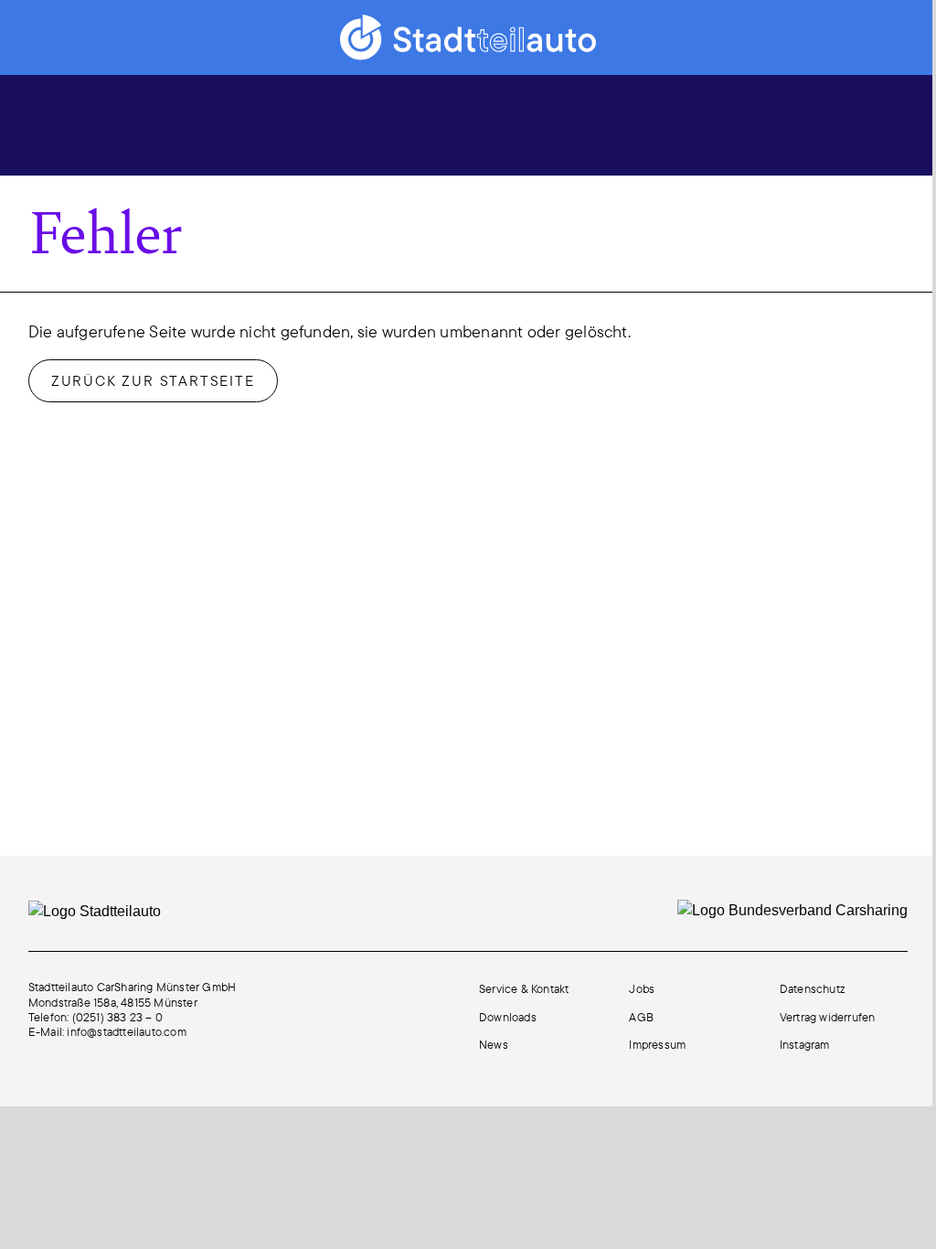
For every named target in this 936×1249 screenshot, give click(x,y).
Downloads (508, 1016)
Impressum (657, 1044)
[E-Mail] (785, 124)
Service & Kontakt (524, 988)
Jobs (641, 988)
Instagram (805, 1044)
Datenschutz (812, 988)
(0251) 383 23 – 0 (117, 1016)
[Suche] (732, 124)
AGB (641, 1016)
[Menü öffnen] (50, 122)
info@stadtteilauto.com (126, 1031)
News (493, 1044)
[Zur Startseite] (468, 37)
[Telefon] (839, 124)
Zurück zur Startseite (153, 380)
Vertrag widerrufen (828, 1016)
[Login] (892, 124)
